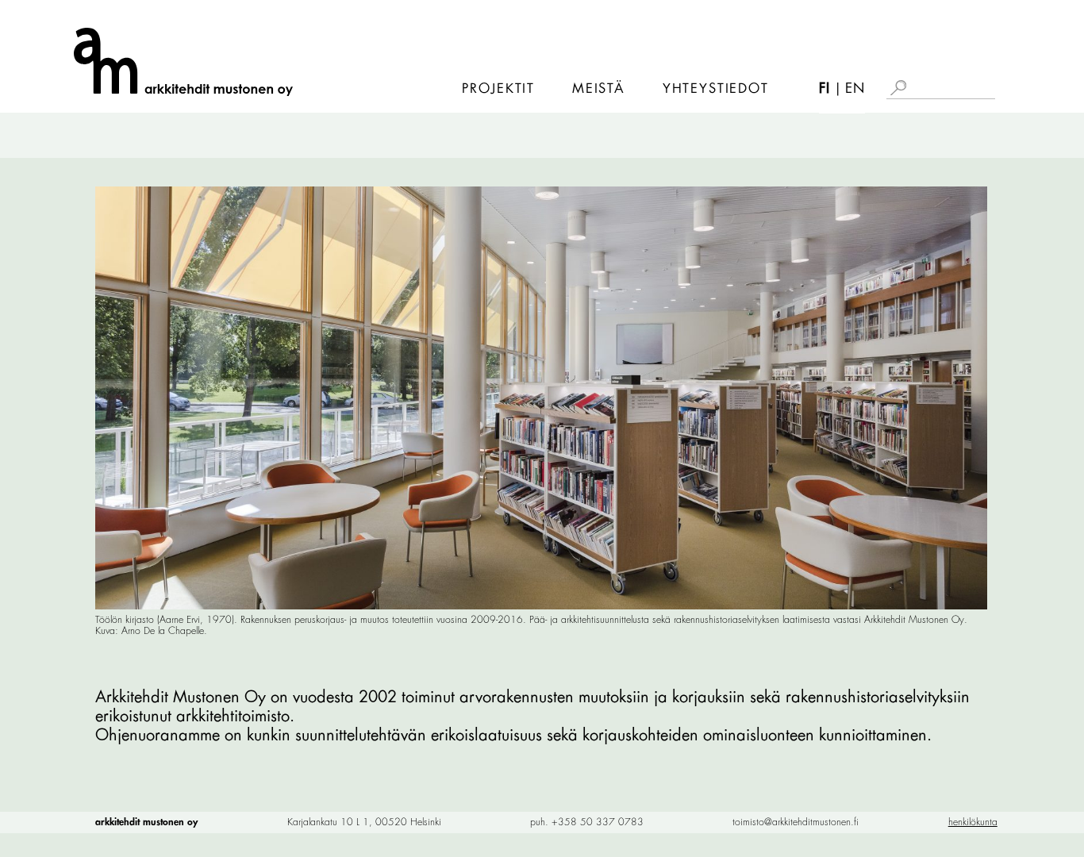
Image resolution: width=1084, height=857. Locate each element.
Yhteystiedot (715, 88)
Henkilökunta (973, 822)
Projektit (498, 88)
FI (824, 88)
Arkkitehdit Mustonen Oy (146, 822)
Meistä (598, 88)
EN (855, 88)
